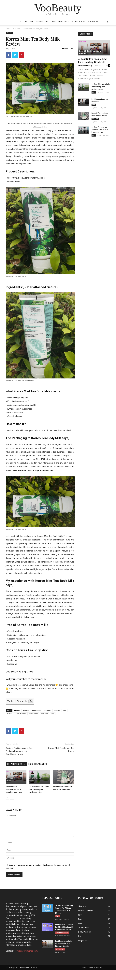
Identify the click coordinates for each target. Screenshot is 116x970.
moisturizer (33, 714)
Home (8, 29)
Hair (47, 22)
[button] (107, 22)
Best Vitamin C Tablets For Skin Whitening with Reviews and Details (64, 927)
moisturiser (21, 714)
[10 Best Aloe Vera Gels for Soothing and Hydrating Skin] (39, 777)
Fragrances (63, 22)
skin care (44, 714)
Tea (52, 714)
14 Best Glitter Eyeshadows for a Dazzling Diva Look (14, 789)
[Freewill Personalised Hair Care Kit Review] (63, 777)
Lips (25, 22)
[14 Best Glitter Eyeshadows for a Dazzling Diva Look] (16, 777)
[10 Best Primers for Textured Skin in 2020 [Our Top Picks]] (83, 130)
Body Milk (47, 710)
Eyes (31, 22)
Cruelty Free (60, 949)
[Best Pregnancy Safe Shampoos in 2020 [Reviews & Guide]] (47, 944)
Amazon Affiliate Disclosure (92, 967)
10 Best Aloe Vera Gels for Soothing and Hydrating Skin (39, 789)
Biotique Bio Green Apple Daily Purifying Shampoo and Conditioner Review (19, 751)
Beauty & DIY (93, 22)
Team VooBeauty (85, 65)
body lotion (36, 710)
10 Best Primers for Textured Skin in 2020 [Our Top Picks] (100, 129)
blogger (26, 710)
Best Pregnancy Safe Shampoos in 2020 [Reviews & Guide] (63, 943)
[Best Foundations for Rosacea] (83, 102)
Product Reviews (78, 22)
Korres (57, 710)
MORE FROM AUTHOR (38, 764)
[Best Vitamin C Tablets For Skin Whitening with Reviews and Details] (47, 927)
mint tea (10, 714)
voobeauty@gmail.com (27, 950)
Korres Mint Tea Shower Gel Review (61, 749)
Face (20, 22)
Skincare (39, 22)
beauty (17, 710)
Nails (54, 22)
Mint (64, 710)
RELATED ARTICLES (16, 764)
